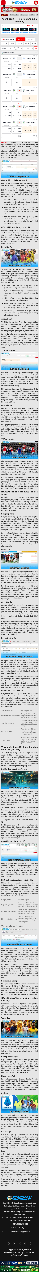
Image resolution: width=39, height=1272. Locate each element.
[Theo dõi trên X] (9, 1243)
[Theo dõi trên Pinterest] (14, 1243)
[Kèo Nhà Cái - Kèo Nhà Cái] (19, 2)
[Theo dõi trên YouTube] (19, 1243)
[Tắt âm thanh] (36, 48)
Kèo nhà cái (5, 142)
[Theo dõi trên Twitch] (29, 1243)
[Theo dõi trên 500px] (24, 1243)
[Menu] (3, 2)
